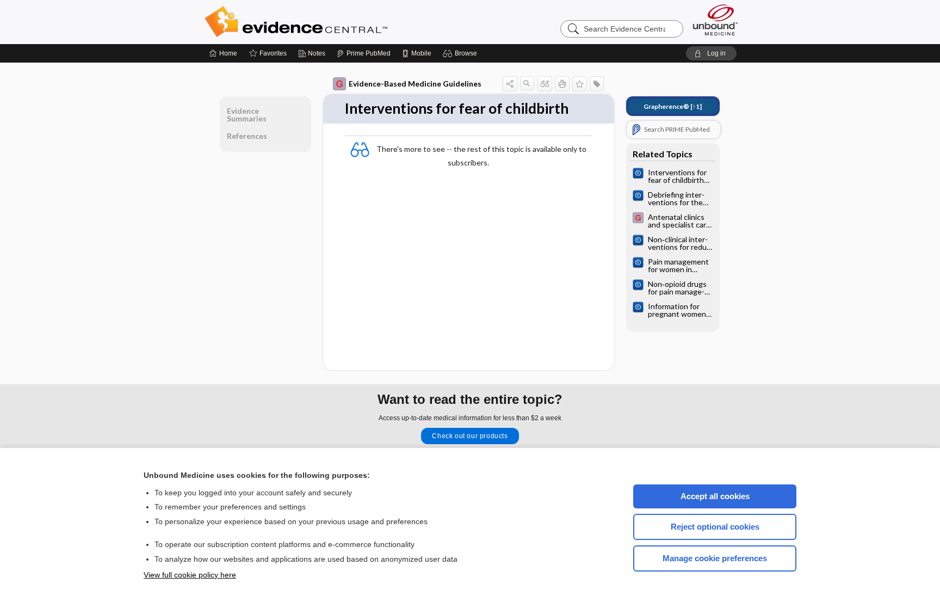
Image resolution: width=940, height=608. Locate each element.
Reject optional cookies (715, 526)
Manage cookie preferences (715, 558)
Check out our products (470, 436)
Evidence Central (339, 21)
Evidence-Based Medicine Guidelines (415, 83)
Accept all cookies (715, 496)
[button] (461, 53)
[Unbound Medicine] (715, 20)
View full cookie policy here (190, 574)
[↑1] (673, 106)
